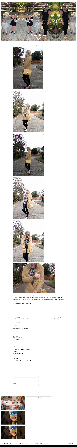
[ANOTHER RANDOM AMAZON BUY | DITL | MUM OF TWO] (13, 403)
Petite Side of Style (7, 445)
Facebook (39, 443)
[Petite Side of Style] (38, 21)
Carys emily (15, 325)
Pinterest (54, 443)
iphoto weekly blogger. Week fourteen (22, 318)
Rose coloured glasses (58, 318)
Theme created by (71, 445)
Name (14, 374)
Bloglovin (69, 443)
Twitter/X (8, 443)
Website (14, 383)
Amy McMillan (15, 336)
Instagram (23, 443)
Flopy (14, 346)
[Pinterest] (71, 1)
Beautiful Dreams (16, 332)
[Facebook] (74, 1)
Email (14, 378)
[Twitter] (68, 1)
